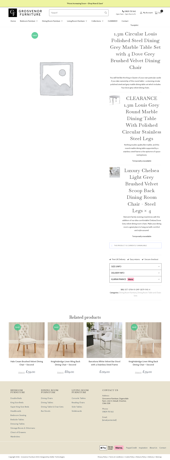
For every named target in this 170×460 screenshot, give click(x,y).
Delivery (151, 457)
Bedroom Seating (18, 415)
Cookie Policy (129, 457)
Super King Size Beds (19, 407)
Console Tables (79, 398)
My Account (148, 12)
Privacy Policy (102, 457)
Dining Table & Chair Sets (52, 407)
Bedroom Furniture (27, 21)
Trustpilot (134, 25)
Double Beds (16, 398)
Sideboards (77, 411)
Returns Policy (141, 457)
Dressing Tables (17, 424)
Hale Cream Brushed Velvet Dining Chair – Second (26, 363)
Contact (125, 21)
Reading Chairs (78, 402)
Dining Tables (47, 402)
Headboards (15, 411)
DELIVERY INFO (117, 273)
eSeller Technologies (57, 457)
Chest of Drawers (18, 432)
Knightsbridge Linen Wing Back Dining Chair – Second (65, 363)
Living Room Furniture (76, 21)
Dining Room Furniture (51, 21)
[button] (114, 100)
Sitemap (159, 457)
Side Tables (77, 407)
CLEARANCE (112, 21)
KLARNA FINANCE (118, 279)
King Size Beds (17, 402)
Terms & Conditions (116, 457)
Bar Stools (45, 411)
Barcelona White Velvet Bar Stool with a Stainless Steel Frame (104, 363)
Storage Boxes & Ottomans (22, 428)
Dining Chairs (47, 398)
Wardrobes (15, 436)
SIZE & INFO (116, 266)
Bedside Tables (17, 419)
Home (13, 21)
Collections (96, 21)
